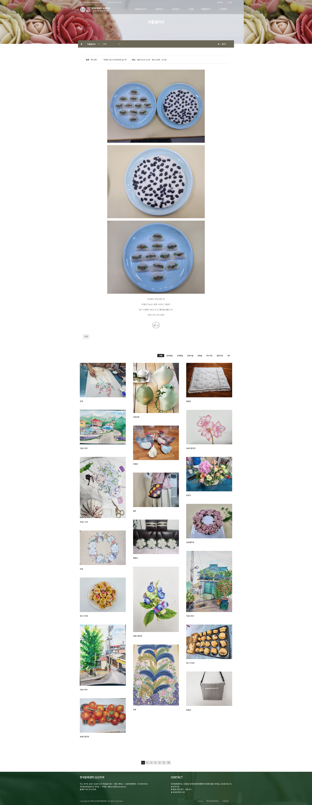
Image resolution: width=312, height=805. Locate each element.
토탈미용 (220, 355)
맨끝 (168, 762)
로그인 (230, 2)
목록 (86, 336)
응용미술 (190, 355)
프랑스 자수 (84, 522)
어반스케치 (84, 448)
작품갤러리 (205, 9)
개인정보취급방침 (212, 801)
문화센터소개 (140, 9)
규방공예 (136, 417)
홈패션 (188, 401)
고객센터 (222, 9)
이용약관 (225, 801)
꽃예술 (200, 355)
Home (200, 801)
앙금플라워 (190, 542)
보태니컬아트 (190, 448)
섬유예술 (169, 355)
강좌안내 (158, 9)
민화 (81, 401)
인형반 (135, 464)
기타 (228, 355)
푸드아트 (209, 355)
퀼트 (134, 511)
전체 (104, 44)
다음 (164, 762)
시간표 (191, 9)
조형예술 (180, 355)
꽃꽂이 (188, 495)
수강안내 (175, 9)
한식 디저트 (84, 616)
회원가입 (220, 2)
